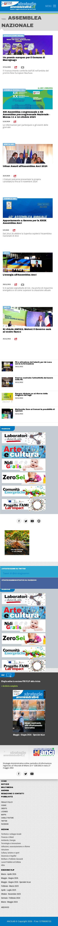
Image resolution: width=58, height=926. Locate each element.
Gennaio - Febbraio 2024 (10, 898)
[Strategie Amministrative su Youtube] (33, 521)
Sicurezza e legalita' (8, 856)
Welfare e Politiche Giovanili (12, 859)
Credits (4, 808)
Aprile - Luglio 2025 (8, 890)
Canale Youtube (7, 818)
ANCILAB (11, 921)
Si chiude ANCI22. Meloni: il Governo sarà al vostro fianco (27, 330)
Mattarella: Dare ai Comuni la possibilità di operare (35, 410)
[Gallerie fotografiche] (39, 773)
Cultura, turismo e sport (10, 853)
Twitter (4, 821)
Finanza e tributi (7, 837)
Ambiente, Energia (8, 840)
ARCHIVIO (5, 907)
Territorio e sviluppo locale (11, 834)
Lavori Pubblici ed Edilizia (11, 862)
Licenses (4, 811)
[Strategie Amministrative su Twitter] (26, 521)
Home (4, 781)
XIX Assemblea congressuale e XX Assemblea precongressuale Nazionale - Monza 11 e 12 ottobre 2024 (26, 114)
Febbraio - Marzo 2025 (10, 886)
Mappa (3, 815)
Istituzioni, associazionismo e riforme (15, 846)
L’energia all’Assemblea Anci (19, 275)
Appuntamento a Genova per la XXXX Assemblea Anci (24, 221)
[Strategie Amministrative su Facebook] (19, 521)
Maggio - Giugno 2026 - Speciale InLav (16, 882)
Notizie (5, 784)
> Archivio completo (9, 686)
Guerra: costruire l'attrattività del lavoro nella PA (34, 379)
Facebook (5, 824)
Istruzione (5, 849)
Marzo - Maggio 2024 (9, 902)
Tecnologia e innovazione (11, 843)
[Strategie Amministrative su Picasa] (39, 521)
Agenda (5, 790)
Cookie (3, 805)
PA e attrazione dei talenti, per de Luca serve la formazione (33, 363)
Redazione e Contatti (12, 793)
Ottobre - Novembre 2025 (11, 894)
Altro (3, 865)
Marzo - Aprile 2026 (8, 874)
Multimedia (7, 787)
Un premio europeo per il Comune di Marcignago (24, 58)
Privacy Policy (7, 802)
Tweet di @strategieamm (16, 573)
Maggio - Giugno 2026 (9, 878)
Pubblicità (7, 797)
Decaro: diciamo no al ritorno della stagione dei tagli (31, 394)
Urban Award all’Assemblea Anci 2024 (25, 166)
